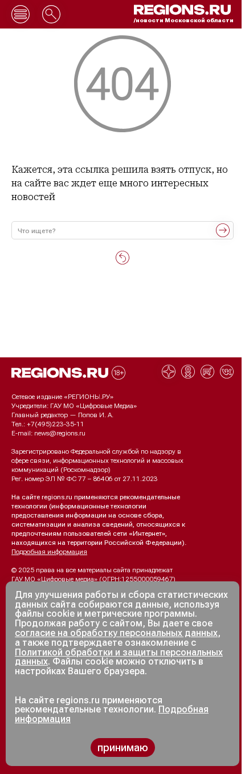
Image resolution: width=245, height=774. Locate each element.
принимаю (122, 747)
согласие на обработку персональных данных (116, 633)
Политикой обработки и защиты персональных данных (119, 657)
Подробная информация (49, 552)
